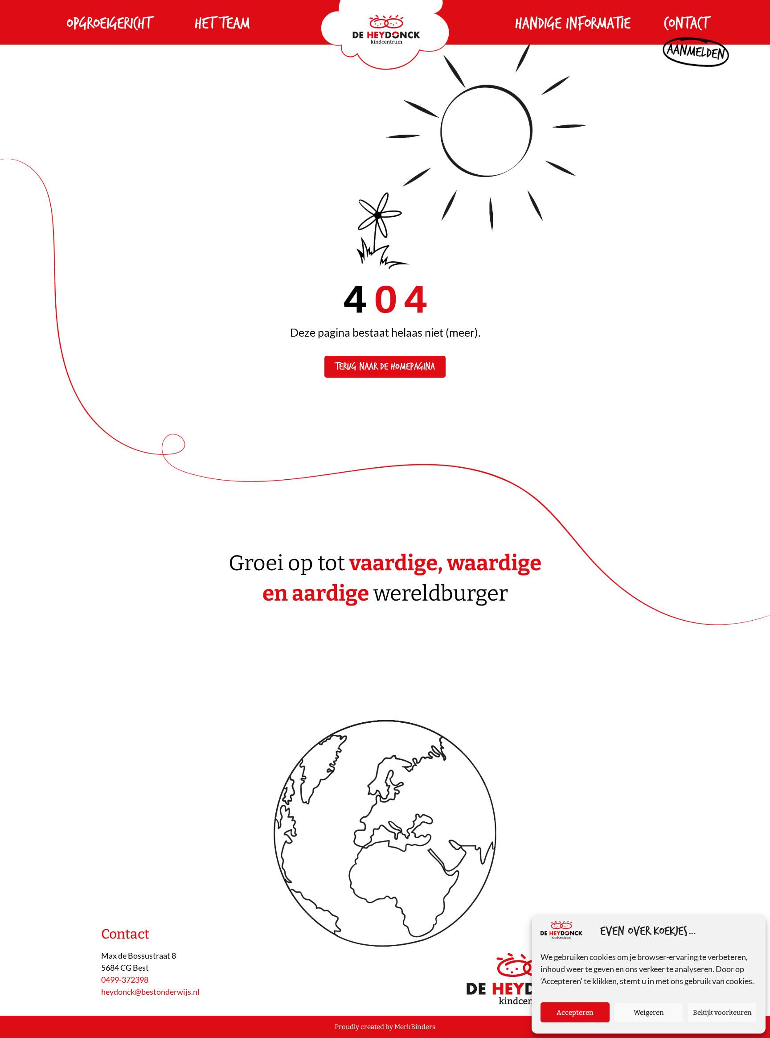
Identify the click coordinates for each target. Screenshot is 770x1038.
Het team (222, 23)
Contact (686, 23)
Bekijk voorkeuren (722, 1013)
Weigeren (649, 1013)
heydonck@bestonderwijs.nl (150, 992)
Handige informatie (573, 23)
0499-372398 (124, 979)
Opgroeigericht (109, 23)
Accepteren (575, 1013)
